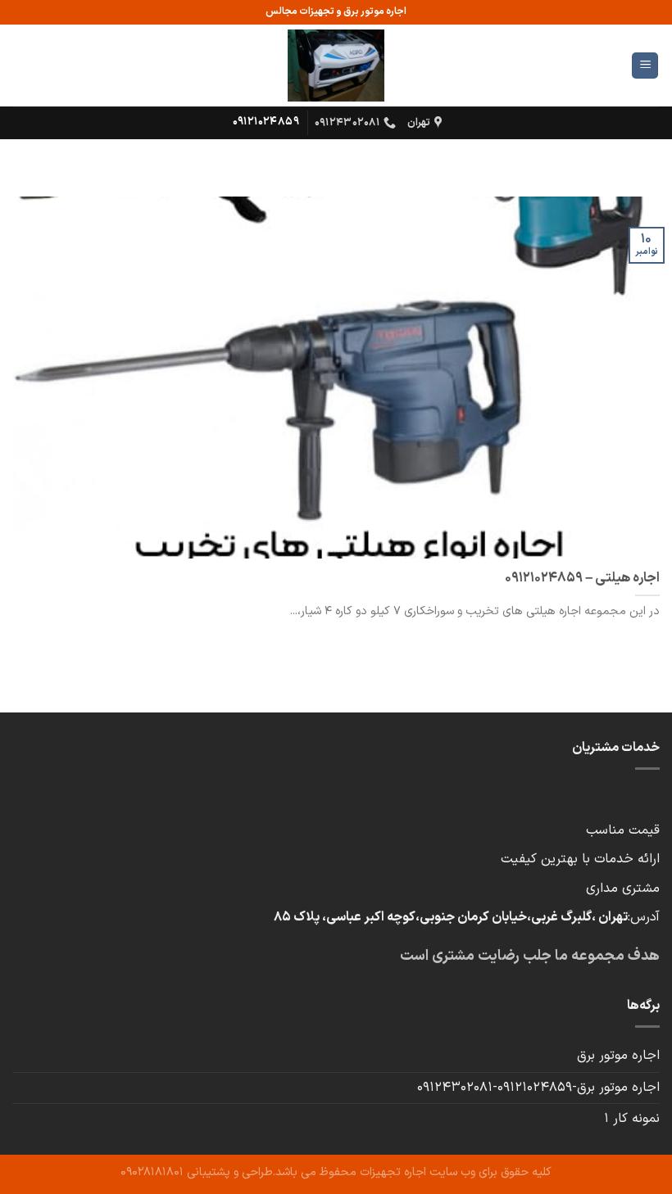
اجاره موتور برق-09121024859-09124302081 (538, 1087)
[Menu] (645, 65)
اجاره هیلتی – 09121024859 (582, 578)
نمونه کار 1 (632, 1118)
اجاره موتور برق (618, 1055)
